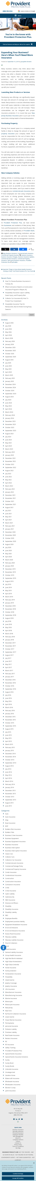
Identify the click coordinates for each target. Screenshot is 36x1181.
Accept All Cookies (17, 1178)
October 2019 (9, 575)
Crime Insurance (10, 891)
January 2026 (9, 344)
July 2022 (8, 474)
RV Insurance (9, 1045)
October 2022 (9, 464)
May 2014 (8, 775)
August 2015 (9, 729)
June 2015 (8, 735)
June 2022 (8, 477)
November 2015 (10, 720)
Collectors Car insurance (13, 860)
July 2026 (8, 326)
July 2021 (8, 511)
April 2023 (8, 446)
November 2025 (10, 351)
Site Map (18, 1148)
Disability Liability (11, 912)
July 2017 (8, 658)
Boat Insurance (10, 823)
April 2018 (8, 631)
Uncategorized (10, 1072)
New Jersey (9, 1008)
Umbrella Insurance (11, 1069)
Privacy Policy (18, 1144)
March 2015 (9, 744)
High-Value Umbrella (12, 965)
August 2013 (9, 803)
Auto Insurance (10, 817)
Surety (7, 1060)
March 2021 (9, 523)
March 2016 (9, 707)
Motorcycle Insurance (12, 1005)
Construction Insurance (13, 881)
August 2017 (9, 655)
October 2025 (9, 354)
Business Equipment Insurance (15, 841)
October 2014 (9, 760)
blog (4, 253)
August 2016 (9, 692)
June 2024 (8, 403)
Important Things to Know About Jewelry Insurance (17, 269)
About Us (18, 1138)
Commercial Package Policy (14, 866)
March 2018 (9, 634)
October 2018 (9, 612)
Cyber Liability (10, 894)
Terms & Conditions (18, 1146)
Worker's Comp (10, 1088)
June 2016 (8, 698)
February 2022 (10, 489)
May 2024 (8, 406)
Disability (8, 906)
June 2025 (8, 366)
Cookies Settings (18, 1173)
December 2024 (10, 384)
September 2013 (10, 800)
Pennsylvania (9, 1023)
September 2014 (10, 763)
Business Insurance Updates (26, 257)
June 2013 (8, 806)
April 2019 (8, 594)
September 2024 (10, 394)
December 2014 (10, 754)
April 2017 (8, 667)
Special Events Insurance (13, 1054)
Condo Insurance (10, 872)
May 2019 (8, 591)
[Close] (34, 1163)
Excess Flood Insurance (12, 934)
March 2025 (9, 375)
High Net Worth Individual (13, 958)
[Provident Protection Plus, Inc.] (18, 4)
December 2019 (10, 569)
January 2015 (9, 750)
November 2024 (10, 387)
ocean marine (9, 1017)
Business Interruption (12, 848)
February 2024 (10, 415)
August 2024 (9, 397)
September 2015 (10, 726)
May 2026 (8, 332)
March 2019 (9, 597)
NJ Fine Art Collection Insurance (15, 1014)
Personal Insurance (18, 1133)
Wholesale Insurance (12, 1081)
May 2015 (8, 738)
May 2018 (8, 627)
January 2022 (9, 492)
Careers (18, 1141)
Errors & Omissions (11, 928)
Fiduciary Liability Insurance (14, 940)
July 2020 (8, 547)
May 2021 (8, 517)
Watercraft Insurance (12, 1078)
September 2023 (10, 431)
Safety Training (10, 1048)
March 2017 (9, 671)
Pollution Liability (11, 1029)
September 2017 (10, 652)
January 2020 (9, 566)
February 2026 (10, 341)
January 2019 (9, 603)
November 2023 (10, 424)
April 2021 (8, 520)
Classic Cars (9, 854)
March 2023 (9, 449)
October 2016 (9, 686)
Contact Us (18, 1143)
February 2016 (10, 711)
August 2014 (9, 766)
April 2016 (8, 704)
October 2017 (9, 649)
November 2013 (10, 794)
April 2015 (8, 741)
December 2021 (10, 495)
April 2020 (8, 557)
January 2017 (9, 677)
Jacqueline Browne (26, 61)
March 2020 (9, 560)
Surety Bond (9, 1063)
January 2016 (9, 714)
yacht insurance (10, 1091)
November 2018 (10, 609)
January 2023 (9, 455)
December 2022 (10, 458)
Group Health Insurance (13, 955)
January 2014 (9, 787)
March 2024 (9, 412)
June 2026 (8, 329)
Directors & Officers (11, 903)
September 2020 (10, 541)
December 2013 (10, 790)
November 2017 (10, 646)
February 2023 (10, 452)
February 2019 (10, 600)
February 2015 (10, 747)
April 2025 (8, 372)
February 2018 (10, 637)
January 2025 (9, 381)
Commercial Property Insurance (10, 255)
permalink (14, 262)
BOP (6, 826)
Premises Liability (11, 1032)
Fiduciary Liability (10, 937)
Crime (7, 888)
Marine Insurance (11, 998)
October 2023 (9, 427)
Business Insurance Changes (9, 257)
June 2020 (8, 551)
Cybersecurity (9, 897)
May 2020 (8, 554)
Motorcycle (8, 1001)
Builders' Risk (9, 832)
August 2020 (9, 544)
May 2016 (8, 701)
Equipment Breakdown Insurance (16, 925)
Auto (6, 814)
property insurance (8, 134)
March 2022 (9, 486)
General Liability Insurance (14, 952)
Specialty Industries (18, 1131)
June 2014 (8, 772)
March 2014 (9, 781)
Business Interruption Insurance (16, 851)
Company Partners (18, 1139)
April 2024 (8, 409)
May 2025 (8, 369)
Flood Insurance (10, 949)
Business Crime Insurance (13, 835)
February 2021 (10, 526)
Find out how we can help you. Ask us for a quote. (16, 44)
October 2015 (9, 723)
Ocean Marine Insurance (13, 1020)
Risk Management (18, 1136)
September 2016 (10, 689)
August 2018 (9, 618)
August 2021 (9, 507)
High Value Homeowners (13, 961)
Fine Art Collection (11, 943)
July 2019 (8, 584)
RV (6, 1041)
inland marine (9, 980)
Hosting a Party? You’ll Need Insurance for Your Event (18, 271)
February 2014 (10, 784)
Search (32, 315)
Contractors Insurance (12, 885)
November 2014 (10, 757)
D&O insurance (10, 900)
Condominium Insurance (13, 875)
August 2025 (9, 360)
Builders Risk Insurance (13, 829)
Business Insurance (11, 253)
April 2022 (8, 483)
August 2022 (9, 471)
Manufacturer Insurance (13, 992)
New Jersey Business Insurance (16, 260)
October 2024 (9, 391)
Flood (7, 946)
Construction (9, 878)
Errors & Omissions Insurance (15, 931)
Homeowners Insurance (13, 974)
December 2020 (10, 532)
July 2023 (8, 437)
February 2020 (10, 563)
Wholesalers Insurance (12, 1085)
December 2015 (10, 717)
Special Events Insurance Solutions (16, 1057)
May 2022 (8, 480)
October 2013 (9, 797)
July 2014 (8, 769)
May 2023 (8, 443)
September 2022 (10, 467)
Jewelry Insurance (11, 986)
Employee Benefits (11, 918)
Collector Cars (9, 857)
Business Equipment (12, 838)
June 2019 (8, 587)
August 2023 (9, 434)
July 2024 (8, 400)
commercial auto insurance (21, 191)
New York (8, 1011)
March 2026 (9, 338)
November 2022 (10, 461)
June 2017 (8, 661)
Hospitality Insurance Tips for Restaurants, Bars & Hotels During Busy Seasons (18, 306)
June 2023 (8, 440)
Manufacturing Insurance (13, 995)
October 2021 (9, 501)
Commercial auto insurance (25, 253)
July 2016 (8, 695)
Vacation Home (10, 1075)
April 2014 (8, 778)
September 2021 (10, 504)
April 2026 (8, 335)
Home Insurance (10, 968)
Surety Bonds (9, 1066)
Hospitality (8, 977)
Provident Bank (29, 231)
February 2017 (10, 674)
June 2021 (8, 514)
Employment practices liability (15, 921)
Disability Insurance (11, 909)
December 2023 (10, 421)
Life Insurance (10, 989)
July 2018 (8, 621)
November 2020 (10, 535)
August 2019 (9, 581)
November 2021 (10, 498)
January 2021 (9, 529)
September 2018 (10, 615)
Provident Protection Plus (13, 223)
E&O (6, 915)
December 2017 (10, 643)
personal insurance (11, 1026)
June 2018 (8, 624)
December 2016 (10, 680)
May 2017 (8, 664)
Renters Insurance (11, 1038)
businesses (7, 225)
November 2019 (10, 572)
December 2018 (10, 606)
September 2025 (10, 357)
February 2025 (10, 378)
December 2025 (10, 347)
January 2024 (9, 418)
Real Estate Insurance (12, 1035)
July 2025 (8, 363)
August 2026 (9, 323)
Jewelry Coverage (11, 983)
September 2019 (10, 578)
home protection (10, 971)
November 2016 (10, 683)
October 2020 (9, 538)
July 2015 (8, 732)
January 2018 (9, 640)
